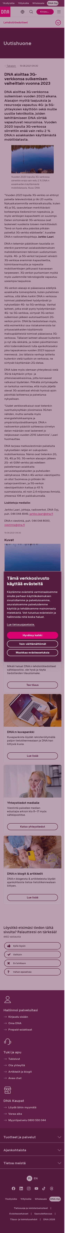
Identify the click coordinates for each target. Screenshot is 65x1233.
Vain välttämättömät (32, 644)
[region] (32, 616)
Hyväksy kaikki (32, 635)
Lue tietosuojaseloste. (21, 624)
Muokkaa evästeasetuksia (32, 652)
